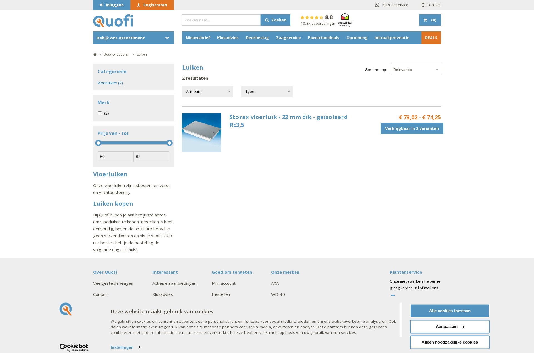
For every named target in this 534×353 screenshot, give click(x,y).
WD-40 (278, 294)
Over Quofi (105, 272)
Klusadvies (228, 37)
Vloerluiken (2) (110, 82)
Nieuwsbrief (198, 37)
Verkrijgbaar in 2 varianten (412, 128)
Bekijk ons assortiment (121, 38)
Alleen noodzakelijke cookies (450, 342)
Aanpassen (447, 326)
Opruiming (357, 37)
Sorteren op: (376, 69)
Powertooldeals (323, 37)
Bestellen (221, 294)
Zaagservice (288, 37)
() (433, 19)
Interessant (165, 272)
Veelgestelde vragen (113, 283)
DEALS (431, 37)
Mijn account (224, 283)
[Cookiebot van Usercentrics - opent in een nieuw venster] (74, 347)
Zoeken (278, 19)
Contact (434, 4)
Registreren (155, 4)
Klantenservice (395, 4)
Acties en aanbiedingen (174, 283)
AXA (275, 283)
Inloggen (115, 4)
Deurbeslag (257, 37)
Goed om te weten (232, 272)
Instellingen (122, 347)
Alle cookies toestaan (450, 310)
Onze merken (285, 272)
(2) (106, 113)
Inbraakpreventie (392, 37)
